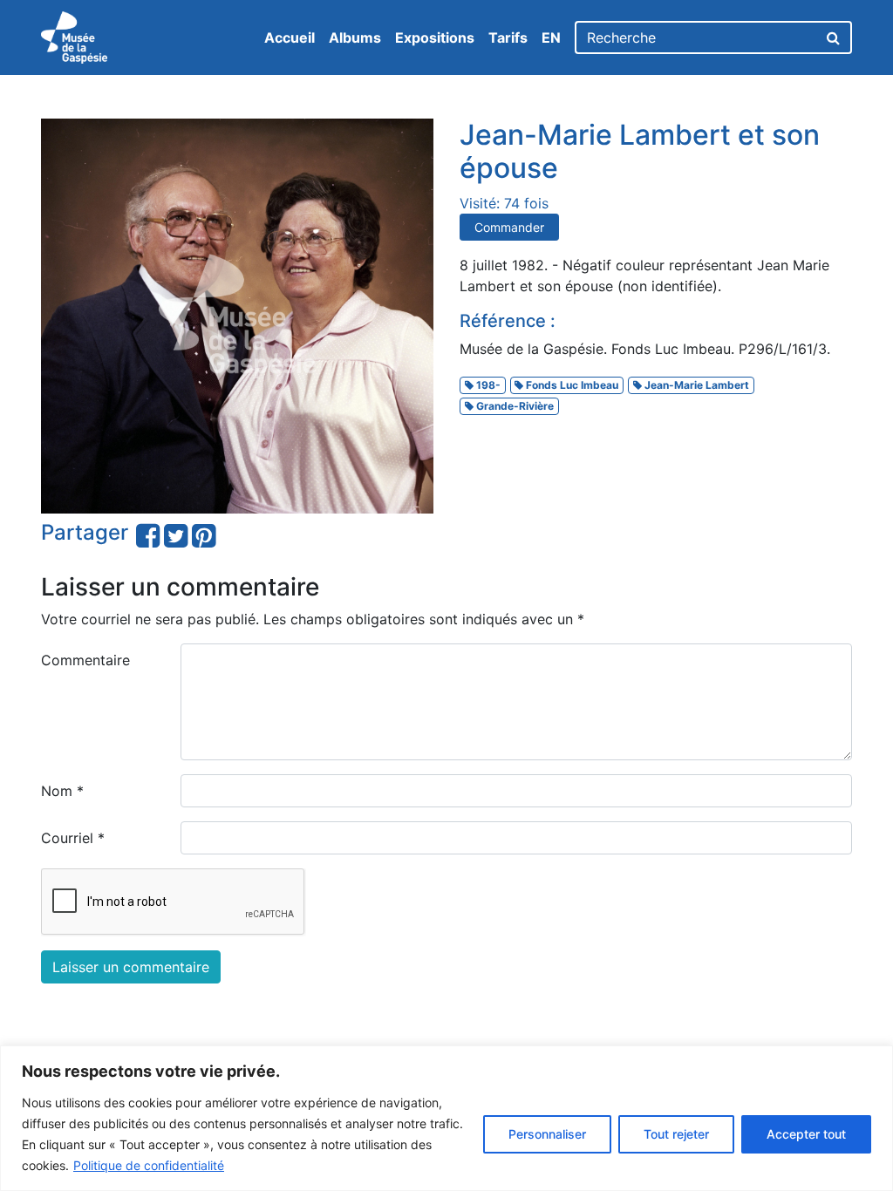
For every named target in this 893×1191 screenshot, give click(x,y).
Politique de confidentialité (148, 1165)
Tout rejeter (676, 1133)
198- (487, 384)
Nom (62, 791)
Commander (509, 227)
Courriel (73, 838)
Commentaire (85, 660)
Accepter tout (806, 1133)
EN (551, 37)
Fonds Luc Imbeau (570, 384)
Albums (355, 37)
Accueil (289, 37)
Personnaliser (547, 1133)
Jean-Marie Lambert (695, 384)
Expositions (434, 37)
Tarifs (508, 37)
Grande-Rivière (514, 405)
